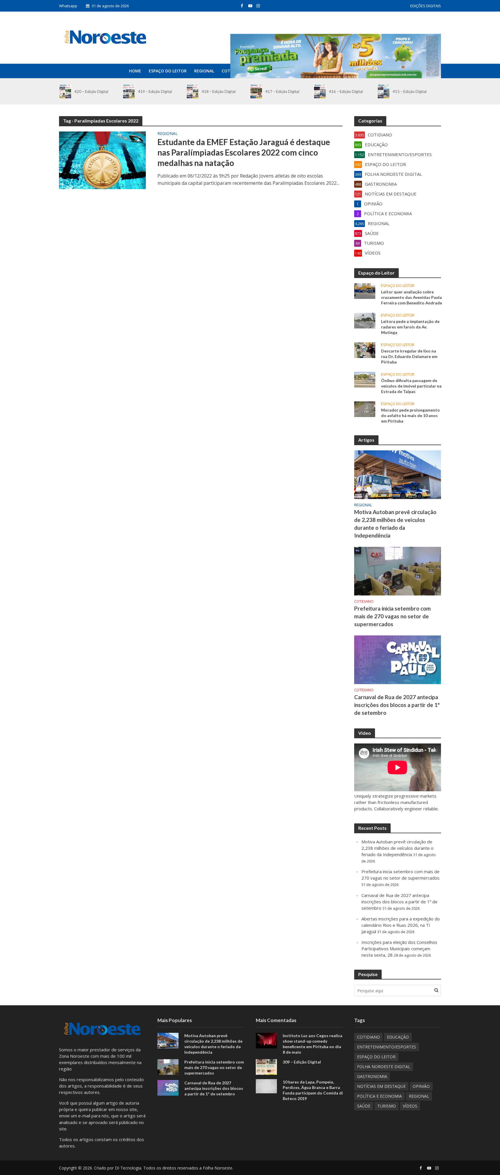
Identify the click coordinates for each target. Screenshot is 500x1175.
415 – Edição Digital (410, 91)
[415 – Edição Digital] (383, 91)
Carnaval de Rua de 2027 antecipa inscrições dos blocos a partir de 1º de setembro (397, 705)
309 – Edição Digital (302, 1061)
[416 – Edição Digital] (320, 91)
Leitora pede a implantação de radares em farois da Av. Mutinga (410, 327)
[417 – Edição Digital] (256, 91)
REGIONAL (204, 71)
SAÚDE (363, 1106)
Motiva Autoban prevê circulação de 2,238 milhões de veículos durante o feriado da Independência (395, 524)
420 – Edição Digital (91, 91)
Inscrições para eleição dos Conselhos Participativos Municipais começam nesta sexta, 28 (399, 948)
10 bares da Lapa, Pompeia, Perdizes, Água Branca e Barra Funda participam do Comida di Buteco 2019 (313, 1090)
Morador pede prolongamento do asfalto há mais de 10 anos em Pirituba (410, 415)
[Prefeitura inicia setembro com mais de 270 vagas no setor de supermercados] (397, 570)
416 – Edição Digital (346, 91)
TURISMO (386, 1106)
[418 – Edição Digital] (192, 91)
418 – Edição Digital (219, 91)
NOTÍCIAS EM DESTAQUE (381, 1086)
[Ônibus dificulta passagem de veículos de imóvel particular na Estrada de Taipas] (364, 379)
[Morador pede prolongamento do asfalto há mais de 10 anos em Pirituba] (364, 409)
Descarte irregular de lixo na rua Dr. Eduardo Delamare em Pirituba (409, 356)
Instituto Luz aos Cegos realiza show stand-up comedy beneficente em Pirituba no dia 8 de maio (312, 1044)
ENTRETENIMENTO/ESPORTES (386, 1047)
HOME (135, 71)
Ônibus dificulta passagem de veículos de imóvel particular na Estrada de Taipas (411, 386)
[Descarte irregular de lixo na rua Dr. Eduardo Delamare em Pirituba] (364, 349)
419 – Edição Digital (155, 91)
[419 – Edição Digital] (129, 91)
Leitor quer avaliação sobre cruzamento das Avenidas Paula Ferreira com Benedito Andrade (411, 297)
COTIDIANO (364, 601)
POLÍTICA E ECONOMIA (379, 1096)
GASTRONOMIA (372, 1076)
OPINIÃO (421, 1086)
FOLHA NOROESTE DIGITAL (383, 1066)
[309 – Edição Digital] (266, 1066)
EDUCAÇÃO (398, 1037)
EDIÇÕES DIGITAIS (425, 5)
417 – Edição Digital (282, 91)
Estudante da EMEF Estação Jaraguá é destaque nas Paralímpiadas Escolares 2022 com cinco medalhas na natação (243, 152)
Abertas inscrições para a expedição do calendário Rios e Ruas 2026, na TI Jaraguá (400, 925)
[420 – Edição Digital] (65, 91)
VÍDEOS (410, 1106)
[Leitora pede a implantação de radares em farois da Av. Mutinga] (364, 320)
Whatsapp (68, 5)
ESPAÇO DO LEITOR (168, 71)
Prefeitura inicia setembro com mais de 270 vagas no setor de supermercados (392, 616)
